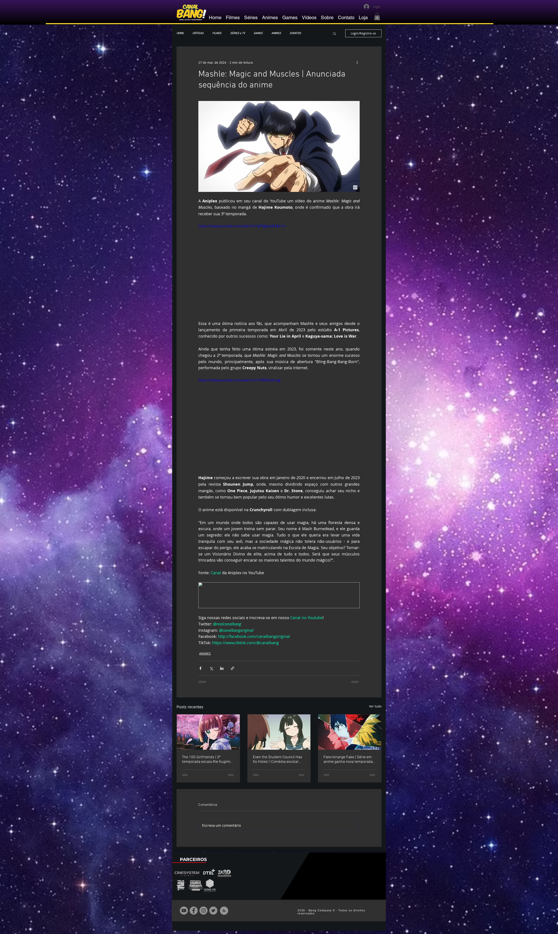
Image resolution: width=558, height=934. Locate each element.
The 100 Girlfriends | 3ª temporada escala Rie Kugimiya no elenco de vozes (208, 759)
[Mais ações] (357, 62)
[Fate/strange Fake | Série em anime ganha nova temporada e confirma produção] (349, 732)
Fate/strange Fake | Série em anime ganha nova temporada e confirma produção (349, 759)
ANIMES (276, 33)
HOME (180, 33)
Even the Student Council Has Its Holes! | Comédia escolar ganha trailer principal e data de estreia (277, 759)
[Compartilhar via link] (232, 668)
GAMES (258, 33)
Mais (312, 33)
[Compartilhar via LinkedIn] (222, 668)
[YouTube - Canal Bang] (184, 914)
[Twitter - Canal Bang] (213, 914)
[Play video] (279, 268)
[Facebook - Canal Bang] (194, 914)
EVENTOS (295, 33)
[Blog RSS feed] (224, 914)
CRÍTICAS (198, 33)
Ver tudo (375, 706)
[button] (377, 16)
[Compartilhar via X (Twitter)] (211, 668)
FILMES (216, 33)
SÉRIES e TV (237, 33)
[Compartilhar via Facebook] (200, 668)
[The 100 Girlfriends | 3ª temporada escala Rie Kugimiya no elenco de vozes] (208, 732)
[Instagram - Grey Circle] (203, 914)
